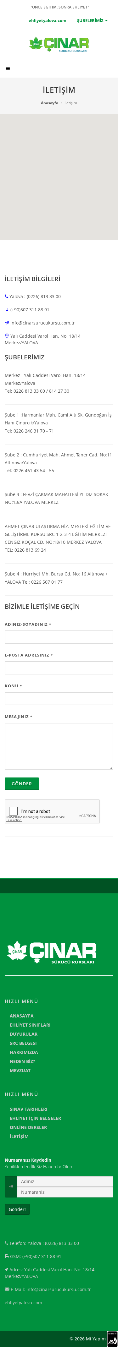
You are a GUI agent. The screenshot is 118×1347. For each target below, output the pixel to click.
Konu (13, 686)
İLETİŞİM (19, 1136)
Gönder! (17, 1209)
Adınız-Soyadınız (28, 624)
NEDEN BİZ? (22, 1061)
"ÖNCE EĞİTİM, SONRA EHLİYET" (60, 7)
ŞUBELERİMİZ (90, 20)
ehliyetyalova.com (47, 20)
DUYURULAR (23, 1034)
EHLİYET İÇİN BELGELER (35, 1118)
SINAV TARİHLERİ (29, 1109)
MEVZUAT (20, 1070)
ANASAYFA (22, 1016)
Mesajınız (18, 716)
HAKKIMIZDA (24, 1052)
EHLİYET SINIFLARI (30, 1025)
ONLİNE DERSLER (28, 1127)
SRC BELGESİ (23, 1043)
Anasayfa (49, 103)
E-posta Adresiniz (29, 655)
